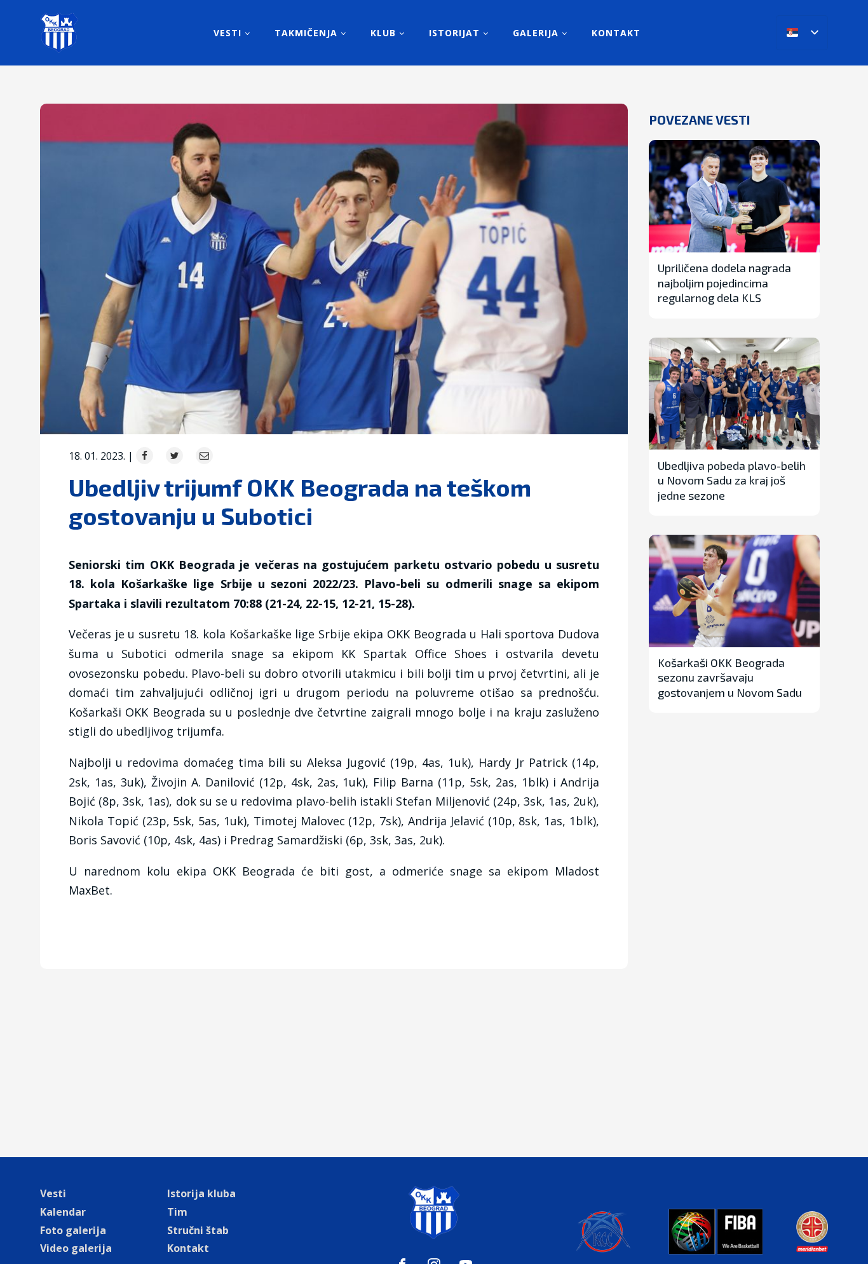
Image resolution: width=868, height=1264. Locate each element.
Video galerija (76, 1248)
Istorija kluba (201, 1193)
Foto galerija (73, 1230)
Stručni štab (198, 1230)
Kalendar (63, 1212)
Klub (383, 33)
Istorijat (454, 33)
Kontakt (616, 33)
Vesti (227, 33)
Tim (177, 1212)
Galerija (536, 33)
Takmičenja (306, 33)
